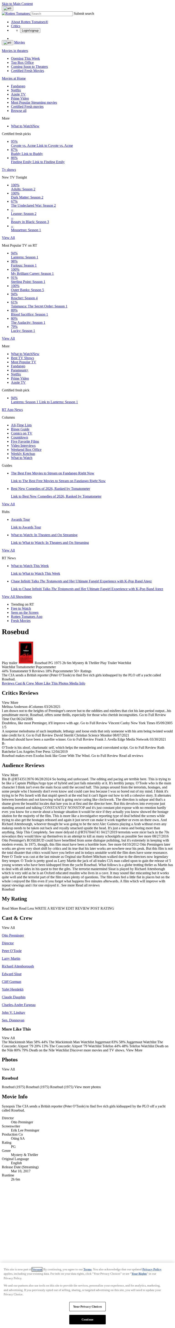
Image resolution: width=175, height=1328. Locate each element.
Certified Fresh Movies (27, 71)
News (18, 410)
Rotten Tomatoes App (26, 617)
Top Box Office (22, 62)
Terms (87, 1269)
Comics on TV (21, 433)
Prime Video (20, 98)
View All (8, 238)
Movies (19, 42)
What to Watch (25, 126)
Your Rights (139, 1273)
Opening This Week (25, 58)
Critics (15, 26)
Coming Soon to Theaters (29, 67)
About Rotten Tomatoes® (29, 22)
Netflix (16, 90)
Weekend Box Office (26, 450)
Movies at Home (14, 78)
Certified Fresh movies (27, 106)
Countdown (19, 437)
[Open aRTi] (7, 8)
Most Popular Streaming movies (34, 102)
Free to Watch (21, 608)
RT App (8, 410)
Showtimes (24, 597)
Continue (87, 1319)
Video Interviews (23, 445)
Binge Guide (20, 429)
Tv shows (9, 170)
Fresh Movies (21, 621)
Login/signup (30, 30)
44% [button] (5, 671)
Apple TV (18, 94)
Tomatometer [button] (18, 671)
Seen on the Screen (25, 612)
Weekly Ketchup (23, 454)
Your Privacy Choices (87, 1306)
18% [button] (48, 671)
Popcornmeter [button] (63, 671)
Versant (37, 1269)
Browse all (18, 111)
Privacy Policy (152, 1269)
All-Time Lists (21, 425)
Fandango (18, 86)
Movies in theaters (15, 51)
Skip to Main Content (17, 4)
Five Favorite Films (25, 441)
